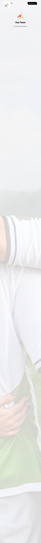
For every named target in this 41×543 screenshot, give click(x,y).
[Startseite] (7, 5)
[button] (12, 3)
